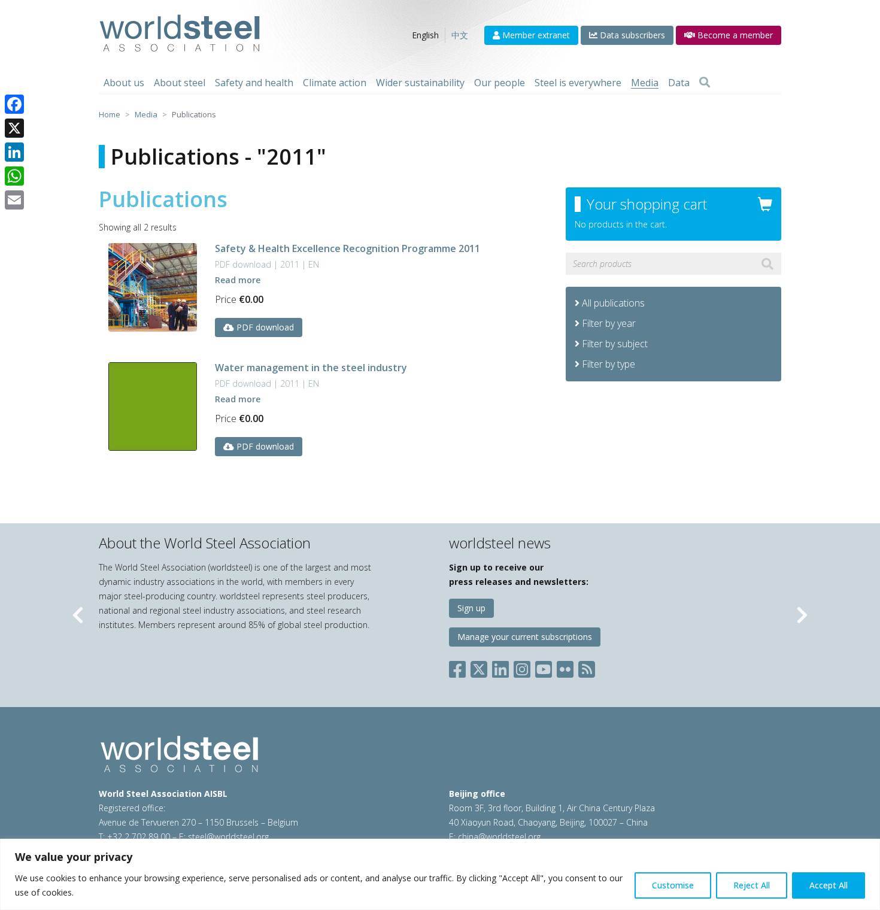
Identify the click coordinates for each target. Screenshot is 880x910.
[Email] (14, 200)
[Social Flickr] (565, 667)
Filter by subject (615, 343)
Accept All (828, 885)
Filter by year (609, 323)
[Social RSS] (586, 667)
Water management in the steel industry (311, 367)
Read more (237, 280)
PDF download (264, 327)
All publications (612, 303)
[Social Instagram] (522, 667)
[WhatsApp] (14, 176)
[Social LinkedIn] (500, 667)
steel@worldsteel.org (228, 836)
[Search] (704, 83)
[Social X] (479, 667)
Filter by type (608, 364)
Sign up (471, 608)
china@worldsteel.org (499, 836)
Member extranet (535, 35)
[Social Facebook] (460, 667)
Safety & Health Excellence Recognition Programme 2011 (347, 248)
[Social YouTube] (543, 667)
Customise (673, 885)
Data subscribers (631, 35)
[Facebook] (14, 104)
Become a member (734, 35)
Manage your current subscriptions (524, 636)
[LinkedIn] (14, 152)
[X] (14, 128)
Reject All (751, 885)
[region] (440, 874)
